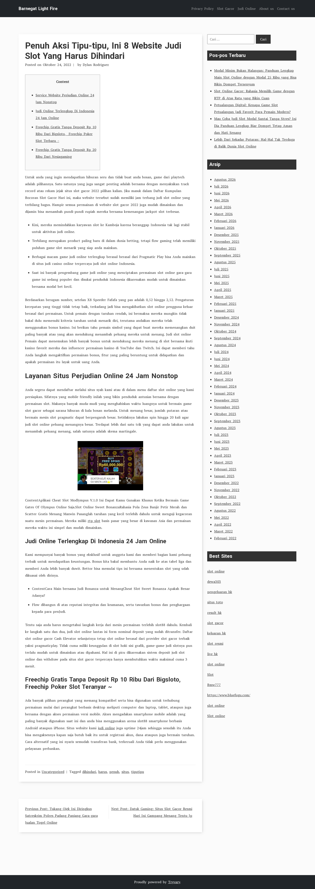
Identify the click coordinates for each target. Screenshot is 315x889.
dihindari (89, 771)
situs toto (215, 602)
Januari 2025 (224, 310)
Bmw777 (214, 684)
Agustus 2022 (225, 510)
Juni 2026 (222, 193)
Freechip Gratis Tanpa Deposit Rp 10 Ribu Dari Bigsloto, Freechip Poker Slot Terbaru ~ (66, 134)
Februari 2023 (225, 469)
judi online (106, 728)
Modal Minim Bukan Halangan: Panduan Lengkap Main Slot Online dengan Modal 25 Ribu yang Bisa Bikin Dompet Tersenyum (255, 77)
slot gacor (215, 623)
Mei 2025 (221, 282)
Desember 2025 (226, 234)
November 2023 (226, 407)
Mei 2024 (221, 365)
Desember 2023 (226, 400)
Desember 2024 (226, 317)
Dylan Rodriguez (96, 64)
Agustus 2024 (225, 345)
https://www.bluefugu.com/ (228, 695)
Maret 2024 (223, 379)
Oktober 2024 (225, 331)
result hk (214, 612)
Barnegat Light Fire (38, 8)
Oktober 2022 (225, 496)
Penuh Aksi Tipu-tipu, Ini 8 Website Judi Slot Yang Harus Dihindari (103, 51)
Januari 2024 (224, 393)
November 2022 (226, 490)
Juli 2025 (221, 269)
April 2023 (222, 455)
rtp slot (94, 520)
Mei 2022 (221, 517)
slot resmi (215, 643)
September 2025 (227, 255)
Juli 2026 (221, 186)
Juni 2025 (222, 276)
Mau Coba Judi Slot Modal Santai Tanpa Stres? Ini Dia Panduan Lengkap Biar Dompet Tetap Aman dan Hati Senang (255, 125)
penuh (114, 771)
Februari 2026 (225, 220)
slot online (216, 571)
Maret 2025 (223, 296)
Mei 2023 (221, 448)
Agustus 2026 (225, 179)
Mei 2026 (221, 200)
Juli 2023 (221, 434)
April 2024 (222, 372)
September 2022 (227, 503)
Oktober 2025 (225, 248)
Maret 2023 (223, 462)
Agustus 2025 (225, 262)
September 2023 (227, 421)
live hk (212, 654)
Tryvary (174, 882)
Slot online (216, 715)
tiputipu (137, 771)
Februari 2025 (225, 303)
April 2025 (222, 289)
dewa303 (214, 581)
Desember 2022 (226, 482)
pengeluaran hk (219, 591)
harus (102, 771)
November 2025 (226, 241)
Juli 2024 (221, 351)
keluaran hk (216, 633)
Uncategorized (53, 771)
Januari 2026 (224, 227)
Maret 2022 (223, 531)
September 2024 (227, 338)
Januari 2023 (224, 476)
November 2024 (226, 324)
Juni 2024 (222, 358)
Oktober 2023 (225, 414)
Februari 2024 (225, 386)
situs (125, 771)
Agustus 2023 (225, 427)
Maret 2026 (223, 214)
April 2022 (222, 524)
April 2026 (222, 207)
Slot (210, 674)
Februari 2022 (225, 538)
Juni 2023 (222, 441)
